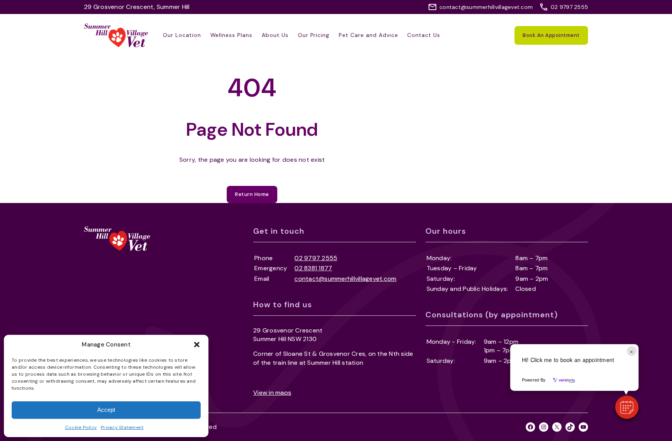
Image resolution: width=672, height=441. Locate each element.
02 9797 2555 (569, 7)
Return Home (252, 194)
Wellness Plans (231, 35)
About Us (275, 35)
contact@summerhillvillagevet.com (486, 7)
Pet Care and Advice (368, 35)
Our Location (182, 35)
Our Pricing (314, 35)
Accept (106, 409)
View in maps (272, 392)
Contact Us (423, 35)
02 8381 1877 (313, 268)
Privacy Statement (122, 427)
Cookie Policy (81, 427)
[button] (197, 344)
